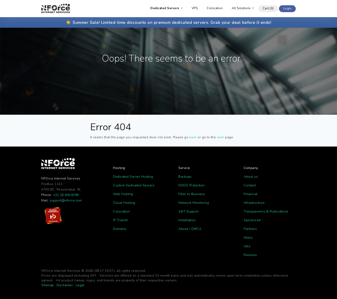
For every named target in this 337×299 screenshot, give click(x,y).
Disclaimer (65, 285)
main (220, 137)
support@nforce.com (66, 200)
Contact (250, 185)
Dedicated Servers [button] (165, 8)
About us (251, 176)
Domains (120, 229)
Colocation (215, 8)
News (248, 237)
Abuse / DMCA (189, 229)
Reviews (250, 255)
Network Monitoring (193, 203)
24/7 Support (188, 211)
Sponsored (252, 220)
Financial (251, 194)
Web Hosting (123, 194)
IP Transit (120, 220)
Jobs (247, 246)
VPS (195, 8)
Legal (80, 285)
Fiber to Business (191, 194)
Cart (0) (268, 8)
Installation (187, 220)
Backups (185, 176)
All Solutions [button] (241, 8)
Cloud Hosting (124, 203)
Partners (250, 229)
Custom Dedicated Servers (134, 185)
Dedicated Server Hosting (133, 176)
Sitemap (47, 285)
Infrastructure (254, 203)
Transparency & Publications (266, 211)
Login (287, 8)
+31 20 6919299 (66, 195)
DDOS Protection (191, 185)
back (193, 137)
